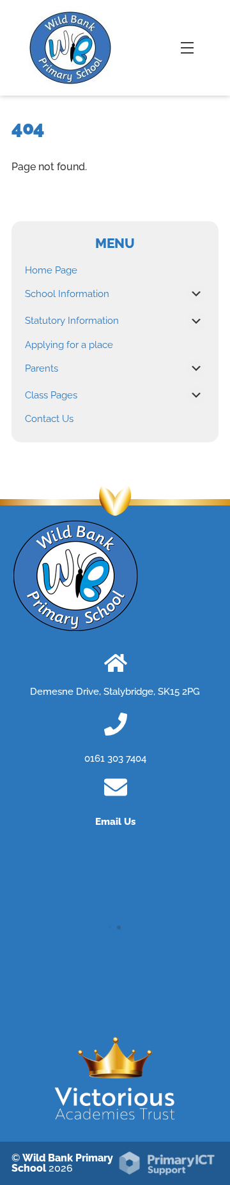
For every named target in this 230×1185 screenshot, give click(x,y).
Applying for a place (69, 345)
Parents (41, 368)
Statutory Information (72, 320)
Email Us (115, 821)
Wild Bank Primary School (62, 1163)
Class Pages (51, 395)
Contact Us (49, 419)
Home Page (51, 270)
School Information (67, 294)
